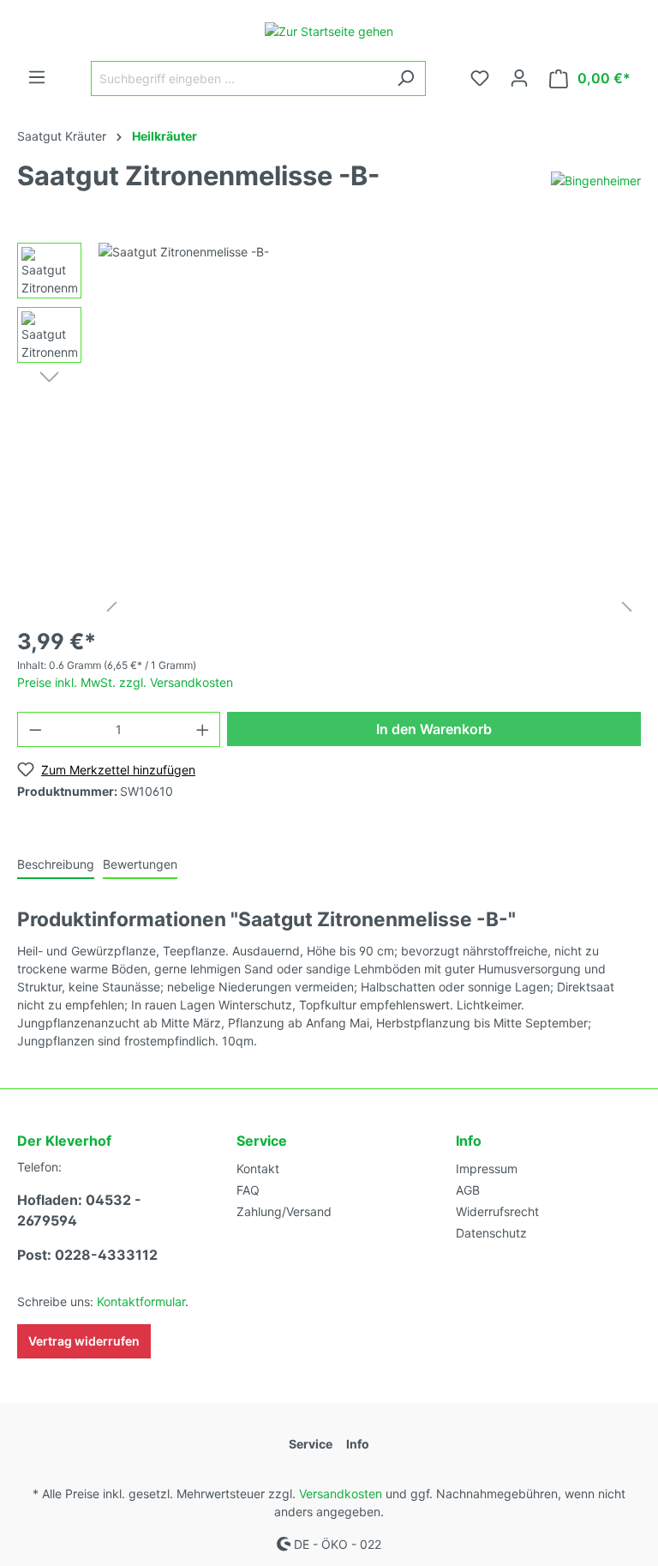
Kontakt (257, 1168)
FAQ (248, 1190)
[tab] (55, 863)
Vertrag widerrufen (84, 1341)
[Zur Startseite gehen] (329, 30)
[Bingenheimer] (596, 179)
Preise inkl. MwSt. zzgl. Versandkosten (125, 682)
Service (261, 1140)
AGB (468, 1190)
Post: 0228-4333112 (87, 1254)
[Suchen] (406, 78)
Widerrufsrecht (497, 1211)
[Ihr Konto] (519, 78)
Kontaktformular (141, 1301)
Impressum (486, 1168)
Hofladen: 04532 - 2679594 (79, 1210)
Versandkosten (340, 1493)
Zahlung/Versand (284, 1211)
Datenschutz (491, 1233)
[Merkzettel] (479, 78)
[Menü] (37, 77)
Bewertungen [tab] (140, 864)
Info (469, 1140)
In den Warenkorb (434, 729)
